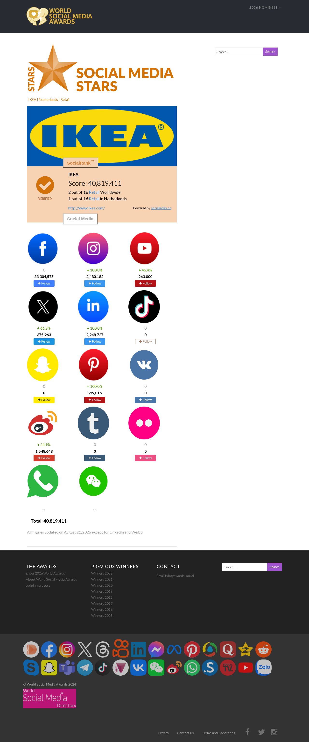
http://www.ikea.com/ (86, 207)
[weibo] (42, 438)
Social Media (80, 218)
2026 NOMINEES (263, 7)
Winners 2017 (101, 603)
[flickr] (144, 438)
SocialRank (80, 162)
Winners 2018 (101, 597)
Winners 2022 (101, 573)
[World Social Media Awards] (59, 30)
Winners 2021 (101, 579)
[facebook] (42, 263)
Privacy (163, 733)
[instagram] (93, 263)
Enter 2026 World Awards (45, 573)
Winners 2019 (101, 591)
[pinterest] (93, 379)
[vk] (144, 379)
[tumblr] (93, 438)
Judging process (38, 585)
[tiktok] (144, 321)
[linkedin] (93, 321)
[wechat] (93, 496)
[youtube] (144, 263)
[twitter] (42, 321)
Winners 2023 (101, 615)
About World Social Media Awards (51, 579)
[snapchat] (42, 379)
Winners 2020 (101, 585)
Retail (94, 192)
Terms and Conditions (218, 733)
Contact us (185, 733)
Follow (45, 283)
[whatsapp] (42, 496)
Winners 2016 (101, 609)
